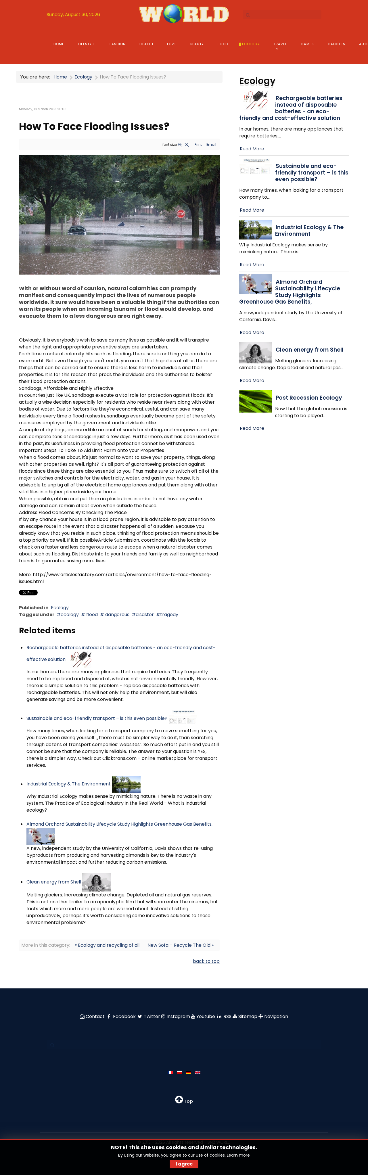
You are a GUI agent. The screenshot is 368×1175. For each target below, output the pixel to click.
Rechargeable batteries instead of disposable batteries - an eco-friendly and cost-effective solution (290, 108)
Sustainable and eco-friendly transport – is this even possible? (96, 718)
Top (188, 1101)
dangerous (116, 614)
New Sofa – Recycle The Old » (180, 945)
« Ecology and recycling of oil (107, 945)
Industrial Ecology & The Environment (68, 784)
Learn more (238, 1155)
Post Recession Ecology (309, 398)
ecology (70, 614)
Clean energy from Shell (53, 882)
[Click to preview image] (119, 214)
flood (91, 614)
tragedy (169, 614)
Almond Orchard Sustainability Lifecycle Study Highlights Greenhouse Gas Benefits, (119, 824)
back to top (206, 961)
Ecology (60, 607)
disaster (145, 614)
